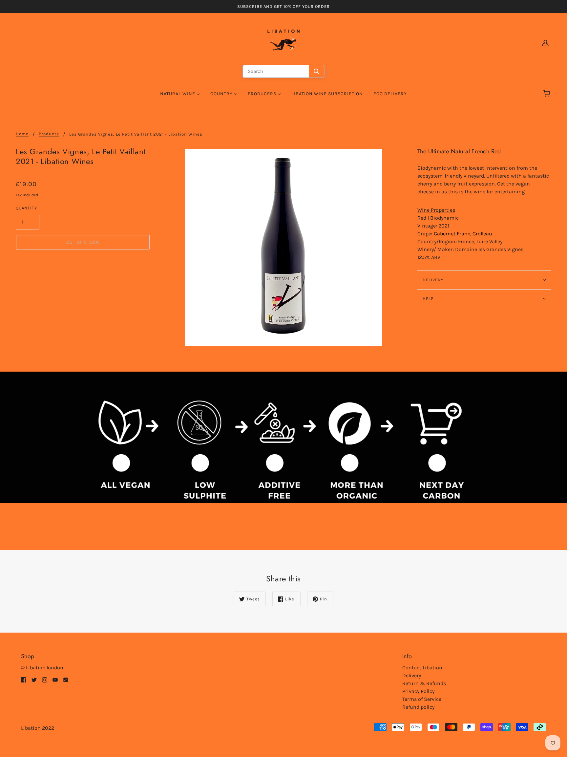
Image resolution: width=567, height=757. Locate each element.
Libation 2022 (37, 728)
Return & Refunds (424, 683)
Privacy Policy (418, 691)
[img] (23, 679)
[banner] (283, 42)
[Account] (545, 42)
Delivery (411, 675)
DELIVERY (433, 279)
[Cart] (547, 94)
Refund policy (418, 707)
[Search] (316, 71)
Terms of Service (421, 699)
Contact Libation (422, 667)
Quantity (26, 207)
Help (428, 298)
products (49, 134)
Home (22, 134)
